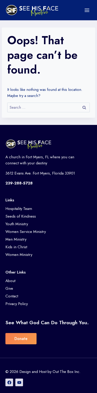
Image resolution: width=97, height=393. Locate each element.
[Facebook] (9, 382)
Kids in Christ (16, 247)
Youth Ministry (16, 224)
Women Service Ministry (25, 231)
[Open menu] (87, 10)
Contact (11, 296)
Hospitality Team (18, 208)
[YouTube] (19, 382)
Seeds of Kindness (20, 216)
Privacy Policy (16, 303)
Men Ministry (15, 239)
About (10, 280)
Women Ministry (18, 254)
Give (9, 288)
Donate (21, 339)
